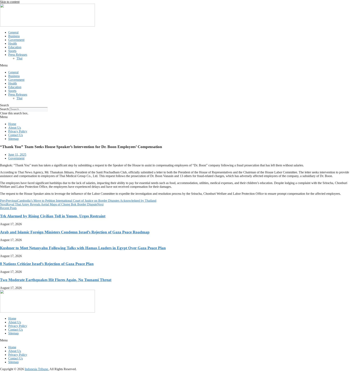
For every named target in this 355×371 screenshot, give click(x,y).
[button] (177, 65)
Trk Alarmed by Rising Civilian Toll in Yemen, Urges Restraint (52, 216)
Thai (19, 58)
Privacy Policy (17, 131)
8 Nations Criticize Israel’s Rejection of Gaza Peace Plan (47, 264)
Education (14, 47)
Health (12, 43)
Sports (12, 51)
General (13, 32)
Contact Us (15, 135)
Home (12, 124)
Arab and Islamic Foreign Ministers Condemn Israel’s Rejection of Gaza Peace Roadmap (75, 232)
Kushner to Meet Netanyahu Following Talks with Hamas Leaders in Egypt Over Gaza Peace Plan (83, 248)
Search (4, 109)
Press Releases (17, 54)
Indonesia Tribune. (37, 369)
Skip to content (10, 1)
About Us (14, 127)
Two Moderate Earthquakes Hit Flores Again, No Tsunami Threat (55, 280)
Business (14, 36)
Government (16, 40)
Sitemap (13, 138)
